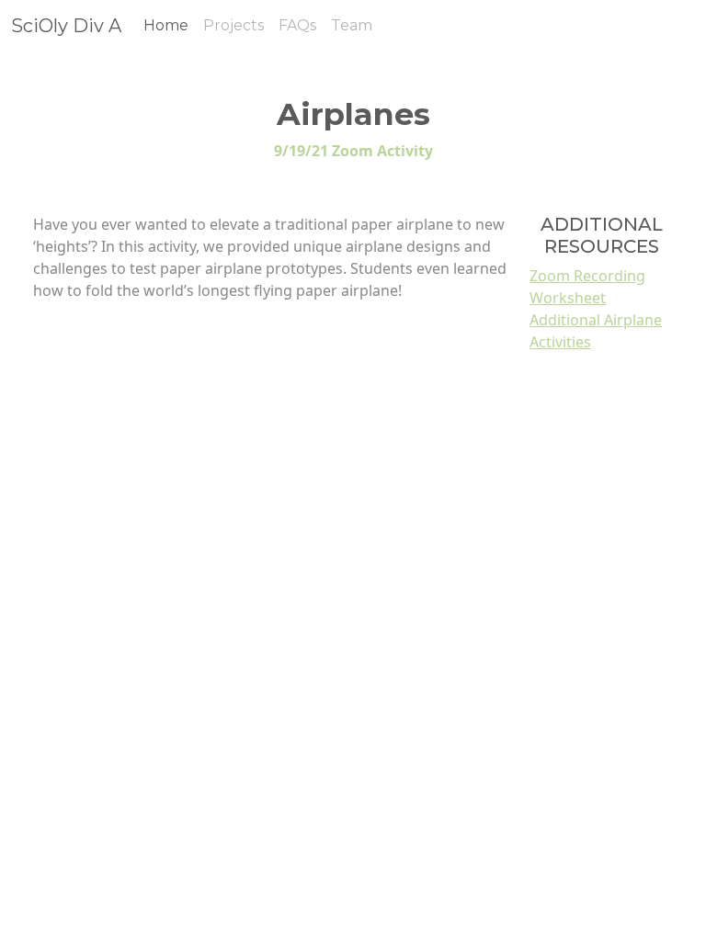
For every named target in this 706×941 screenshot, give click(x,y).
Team (351, 25)
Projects (233, 25)
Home (165, 25)
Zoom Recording (587, 276)
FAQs (297, 25)
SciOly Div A (66, 26)
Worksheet (568, 298)
